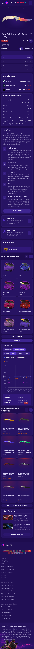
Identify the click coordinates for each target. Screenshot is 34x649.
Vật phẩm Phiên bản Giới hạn (10, 594)
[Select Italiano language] (17, 551)
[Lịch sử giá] (16, 76)
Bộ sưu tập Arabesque (8, 585)
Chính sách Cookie (7, 572)
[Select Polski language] (20, 551)
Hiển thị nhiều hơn (17, 534)
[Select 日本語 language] (15, 553)
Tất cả (27, 353)
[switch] (21, 48)
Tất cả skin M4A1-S (7, 612)
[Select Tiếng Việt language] (29, 551)
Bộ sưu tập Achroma (7, 596)
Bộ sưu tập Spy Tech (7, 588)
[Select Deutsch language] (10, 551)
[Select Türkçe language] (26, 551)
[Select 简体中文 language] (9, 553)
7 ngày (6, 353)
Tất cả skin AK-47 (6, 610)
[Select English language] (4, 551)
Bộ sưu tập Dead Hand (8, 591)
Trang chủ (4, 8)
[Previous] (26, 256)
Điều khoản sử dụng (7, 569)
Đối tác (3, 575)
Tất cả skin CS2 (5, 607)
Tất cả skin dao (5, 618)
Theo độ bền (8, 349)
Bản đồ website (6, 578)
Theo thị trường (19, 349)
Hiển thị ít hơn (17, 210)
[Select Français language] (13, 551)
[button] (9, 424)
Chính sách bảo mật (7, 566)
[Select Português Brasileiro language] (23, 551)
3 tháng (20, 353)
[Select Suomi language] (24, 553)
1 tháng (13, 353)
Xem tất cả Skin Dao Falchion (17, 505)
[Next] (31, 256)
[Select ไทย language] (21, 553)
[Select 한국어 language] (18, 553)
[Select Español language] (7, 551)
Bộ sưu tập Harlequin (7, 599)
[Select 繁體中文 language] (12, 553)
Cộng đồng (4, 561)
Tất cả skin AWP (6, 615)
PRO (2, 564)
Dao (11, 8)
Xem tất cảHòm (17, 336)
